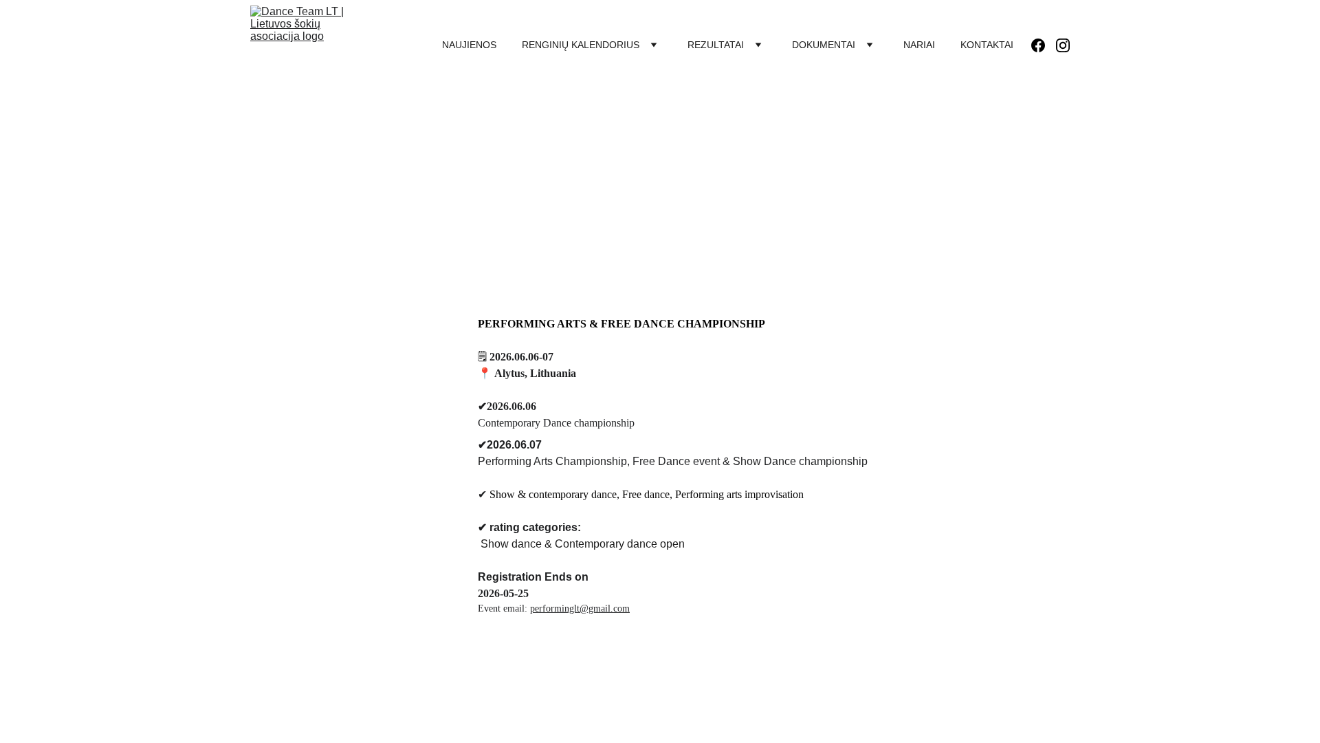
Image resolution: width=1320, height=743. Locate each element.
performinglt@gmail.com (580, 608)
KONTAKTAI (986, 44)
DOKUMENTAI (823, 44)
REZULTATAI (716, 44)
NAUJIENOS (469, 44)
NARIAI (919, 44)
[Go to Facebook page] (1043, 45)
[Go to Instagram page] (1063, 45)
